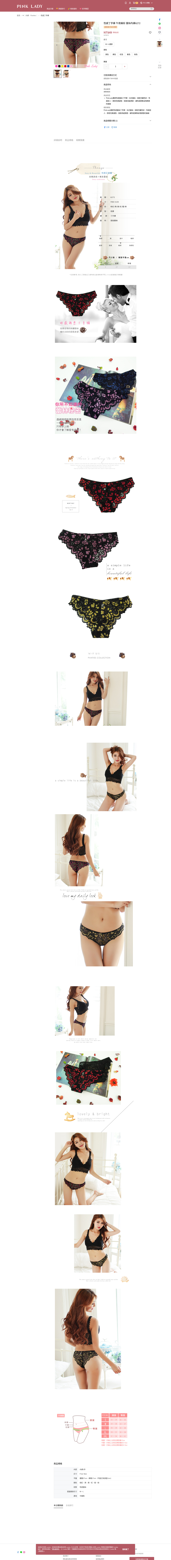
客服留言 (98, 1556)
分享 (107, 127)
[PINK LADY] (30, 6)
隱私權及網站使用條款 (70, 1559)
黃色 (114, 54)
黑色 (107, 54)
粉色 (135, 54)
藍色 (128, 54)
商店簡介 (66, 1556)
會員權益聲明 (100, 1559)
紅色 (121, 54)
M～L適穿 (109, 44)
